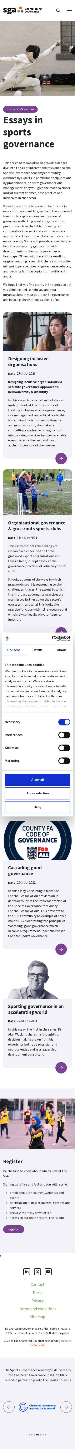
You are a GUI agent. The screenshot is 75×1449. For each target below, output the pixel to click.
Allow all (37, 779)
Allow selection (37, 793)
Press (37, 1293)
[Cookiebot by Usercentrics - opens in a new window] (53, 638)
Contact (37, 1285)
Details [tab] (37, 650)
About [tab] (61, 650)
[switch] (64, 735)
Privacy (37, 1301)
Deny (37, 807)
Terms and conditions (37, 1309)
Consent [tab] (13, 650)
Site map (37, 1317)
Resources (27, 109)
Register (14, 1229)
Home (10, 109)
